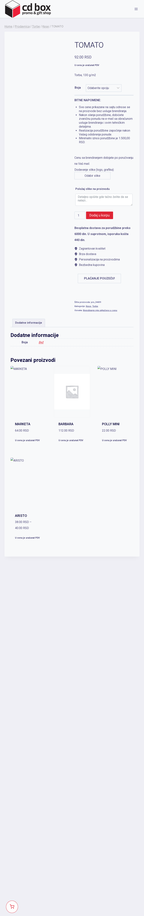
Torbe (95, 306)
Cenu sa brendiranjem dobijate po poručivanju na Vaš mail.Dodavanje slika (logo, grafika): (103, 137)
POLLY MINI (111, 424)
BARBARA (66, 424)
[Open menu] (136, 9)
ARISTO (21, 516)
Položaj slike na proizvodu (92, 189)
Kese (88, 306)
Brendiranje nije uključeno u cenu (100, 310)
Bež (41, 342)
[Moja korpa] (12, 907)
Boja (78, 87)
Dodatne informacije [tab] (28, 322)
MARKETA (22, 424)
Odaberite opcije (28, 449)
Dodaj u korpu (99, 215)
